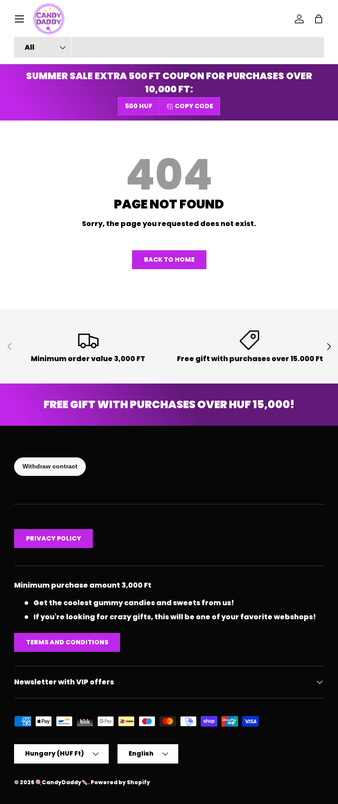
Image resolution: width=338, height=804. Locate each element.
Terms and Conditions (67, 642)
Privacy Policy (53, 538)
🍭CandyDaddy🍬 (61, 782)
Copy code (194, 106)
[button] (318, 19)
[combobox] (169, 47)
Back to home (169, 259)
